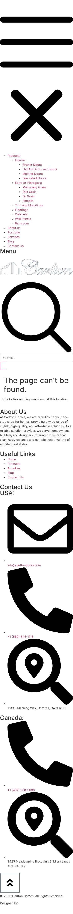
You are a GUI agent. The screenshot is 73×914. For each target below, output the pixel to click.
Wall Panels (23, 219)
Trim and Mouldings (29, 205)
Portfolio (13, 232)
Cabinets (21, 214)
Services (13, 237)
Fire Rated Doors (34, 178)
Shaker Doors (32, 165)
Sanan (23, 903)
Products (13, 156)
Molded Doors (32, 174)
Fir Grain (28, 196)
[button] (36, 79)
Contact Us (15, 246)
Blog (10, 241)
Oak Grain (29, 192)
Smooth (28, 201)
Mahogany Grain (34, 187)
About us (13, 228)
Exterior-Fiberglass (28, 183)
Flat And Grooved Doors (39, 169)
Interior (20, 160)
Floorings (21, 210)
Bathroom (22, 223)
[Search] (3, 366)
